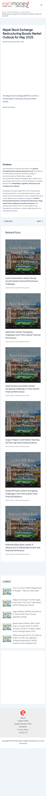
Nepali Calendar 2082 (23, 724)
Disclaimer (23, 727)
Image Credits (23, 721)
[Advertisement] (23, 67)
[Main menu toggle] (41, 5)
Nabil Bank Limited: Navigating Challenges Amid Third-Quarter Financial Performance (22, 335)
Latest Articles (10, 288)
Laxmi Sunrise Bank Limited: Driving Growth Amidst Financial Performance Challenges (21, 281)
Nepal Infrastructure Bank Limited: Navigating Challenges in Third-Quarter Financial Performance (22, 389)
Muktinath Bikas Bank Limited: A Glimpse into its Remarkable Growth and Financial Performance (22, 547)
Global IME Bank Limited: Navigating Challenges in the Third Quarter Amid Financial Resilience (21, 494)
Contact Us (23, 732)
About (23, 718)
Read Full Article (9, 107)
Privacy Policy (23, 729)
